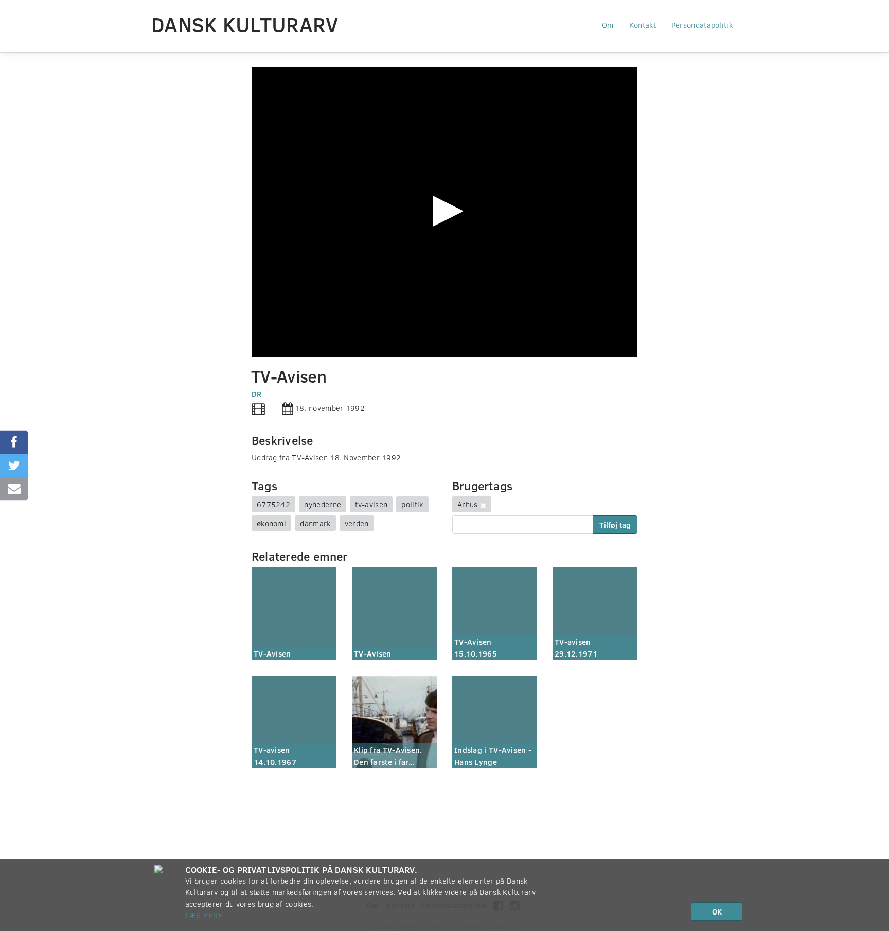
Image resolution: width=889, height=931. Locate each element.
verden (357, 523)
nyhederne (322, 504)
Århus (467, 504)
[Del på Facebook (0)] (14, 442)
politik (412, 504)
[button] (444, 211)
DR (257, 394)
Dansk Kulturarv (245, 24)
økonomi (271, 523)
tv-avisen (371, 504)
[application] (444, 212)
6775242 (273, 504)
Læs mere (203, 915)
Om (608, 25)
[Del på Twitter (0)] (14, 465)
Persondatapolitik (702, 25)
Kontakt (642, 25)
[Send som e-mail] (14, 489)
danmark (315, 523)
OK (717, 911)
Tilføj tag (615, 525)
